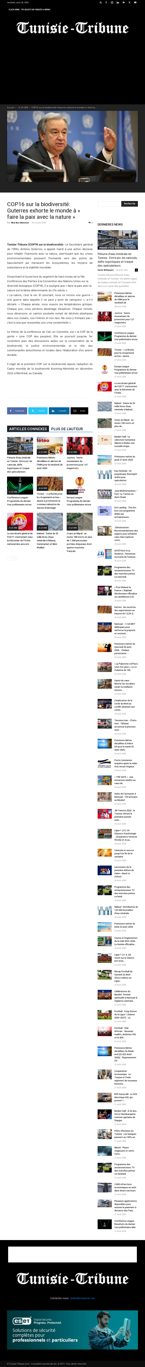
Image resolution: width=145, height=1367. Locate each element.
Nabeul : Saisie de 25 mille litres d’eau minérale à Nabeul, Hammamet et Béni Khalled (47, 540)
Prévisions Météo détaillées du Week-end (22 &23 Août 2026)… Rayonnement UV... (125, 1054)
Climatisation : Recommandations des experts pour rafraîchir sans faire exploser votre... (126, 533)
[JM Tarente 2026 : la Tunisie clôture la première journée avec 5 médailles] (105, 814)
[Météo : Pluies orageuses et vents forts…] (105, 1151)
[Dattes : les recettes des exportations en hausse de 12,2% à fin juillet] (105, 609)
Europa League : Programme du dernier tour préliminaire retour (79, 501)
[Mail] (123, 2)
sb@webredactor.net (82, 1298)
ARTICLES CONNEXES (28, 429)
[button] (100, 2)
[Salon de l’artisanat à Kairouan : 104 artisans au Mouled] (105, 797)
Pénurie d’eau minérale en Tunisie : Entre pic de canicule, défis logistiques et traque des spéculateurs (19, 464)
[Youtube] (135, 2)
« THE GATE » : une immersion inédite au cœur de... (125, 780)
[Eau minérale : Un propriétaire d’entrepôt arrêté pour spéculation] (105, 474)
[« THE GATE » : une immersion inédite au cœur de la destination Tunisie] (105, 780)
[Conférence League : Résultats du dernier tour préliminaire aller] (105, 1224)
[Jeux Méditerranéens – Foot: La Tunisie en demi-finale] (105, 494)
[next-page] (15, 558)
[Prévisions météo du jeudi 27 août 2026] (105, 460)
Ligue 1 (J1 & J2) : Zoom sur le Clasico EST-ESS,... (124, 958)
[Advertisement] (49, 233)
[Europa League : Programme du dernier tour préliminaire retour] (80, 485)
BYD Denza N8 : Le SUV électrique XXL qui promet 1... (125, 1097)
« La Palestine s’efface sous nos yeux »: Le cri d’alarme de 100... (126, 667)
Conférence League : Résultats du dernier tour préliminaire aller (125, 1224)
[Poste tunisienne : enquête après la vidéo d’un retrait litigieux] (105, 763)
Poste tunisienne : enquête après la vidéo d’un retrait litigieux (125, 763)
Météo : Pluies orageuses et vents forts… (124, 1150)
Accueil (10, 107)
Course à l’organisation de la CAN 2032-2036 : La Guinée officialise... (125, 941)
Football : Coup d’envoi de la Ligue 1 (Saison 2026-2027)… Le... (125, 1014)
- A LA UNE (23, 107)
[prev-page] (9, 558)
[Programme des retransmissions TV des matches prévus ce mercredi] (105, 571)
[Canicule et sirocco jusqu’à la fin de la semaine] (105, 853)
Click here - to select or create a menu (29, 9)
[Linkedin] (117, 2)
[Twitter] (129, 2)
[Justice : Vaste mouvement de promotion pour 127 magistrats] (80, 446)
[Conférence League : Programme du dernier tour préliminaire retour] (20, 485)
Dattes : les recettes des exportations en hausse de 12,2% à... (125, 610)
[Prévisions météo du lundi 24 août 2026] (105, 927)
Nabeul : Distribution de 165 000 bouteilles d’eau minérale (126, 910)
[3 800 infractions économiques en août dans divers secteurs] (105, 1187)
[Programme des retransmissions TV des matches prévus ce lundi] (105, 890)
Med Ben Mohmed (20, 222)
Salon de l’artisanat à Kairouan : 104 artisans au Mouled (125, 797)
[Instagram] (112, 2)
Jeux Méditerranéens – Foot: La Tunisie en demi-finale (126, 494)
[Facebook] (106, 2)
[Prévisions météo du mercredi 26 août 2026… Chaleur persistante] (105, 647)
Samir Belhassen (106, 270)
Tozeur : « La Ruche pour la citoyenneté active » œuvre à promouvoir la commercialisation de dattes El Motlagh (49, 500)
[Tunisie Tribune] (72, 28)
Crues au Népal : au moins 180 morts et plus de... (124, 423)
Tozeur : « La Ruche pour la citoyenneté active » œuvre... (124, 353)
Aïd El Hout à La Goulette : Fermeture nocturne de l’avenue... (125, 553)
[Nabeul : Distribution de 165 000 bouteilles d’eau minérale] (105, 910)
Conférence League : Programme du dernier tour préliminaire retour (19, 501)
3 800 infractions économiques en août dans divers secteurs (125, 1187)
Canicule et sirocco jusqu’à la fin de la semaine (124, 853)
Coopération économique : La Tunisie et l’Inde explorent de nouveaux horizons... (125, 1077)
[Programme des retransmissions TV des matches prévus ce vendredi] (105, 1168)
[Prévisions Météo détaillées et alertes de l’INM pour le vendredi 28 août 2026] (50, 446)
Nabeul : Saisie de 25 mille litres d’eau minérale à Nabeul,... (124, 406)
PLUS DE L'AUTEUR (67, 429)
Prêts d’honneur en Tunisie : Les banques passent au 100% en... (125, 1134)
